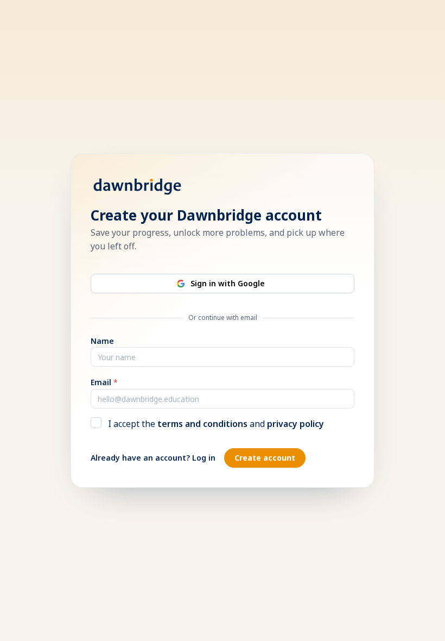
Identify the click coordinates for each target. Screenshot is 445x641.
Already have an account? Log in (153, 458)
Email (104, 382)
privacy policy (295, 424)
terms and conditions (202, 424)
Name (102, 341)
